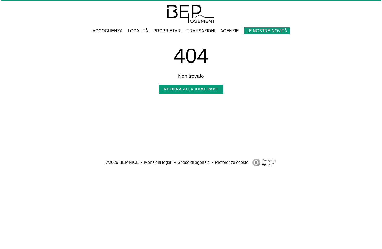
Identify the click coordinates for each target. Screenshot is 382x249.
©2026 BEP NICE (122, 162)
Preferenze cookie (231, 162)
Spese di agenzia (193, 162)
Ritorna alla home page (191, 89)
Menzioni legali (158, 162)
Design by (269, 162)
